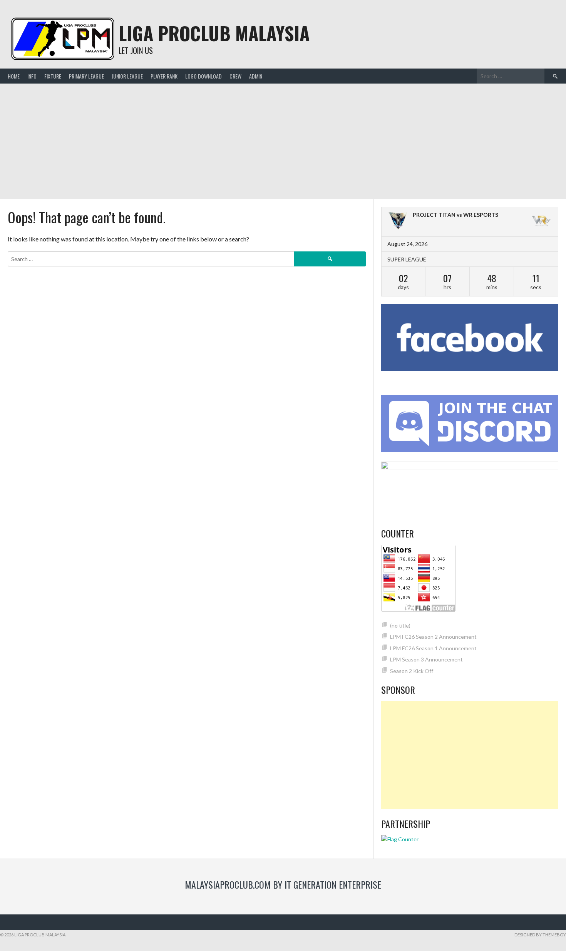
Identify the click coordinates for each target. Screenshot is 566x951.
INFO (32, 76)
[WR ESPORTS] (541, 222)
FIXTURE (52, 76)
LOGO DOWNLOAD (203, 76)
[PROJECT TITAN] (398, 222)
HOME (14, 76)
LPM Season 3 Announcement (426, 659)
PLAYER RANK (164, 76)
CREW (235, 76)
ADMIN (255, 76)
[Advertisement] (283, 141)
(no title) (400, 625)
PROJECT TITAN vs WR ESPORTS (455, 214)
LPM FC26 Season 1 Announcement (433, 648)
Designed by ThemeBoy (540, 934)
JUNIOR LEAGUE (127, 76)
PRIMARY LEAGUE (86, 76)
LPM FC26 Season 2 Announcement (433, 636)
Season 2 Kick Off (411, 671)
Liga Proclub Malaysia (214, 33)
